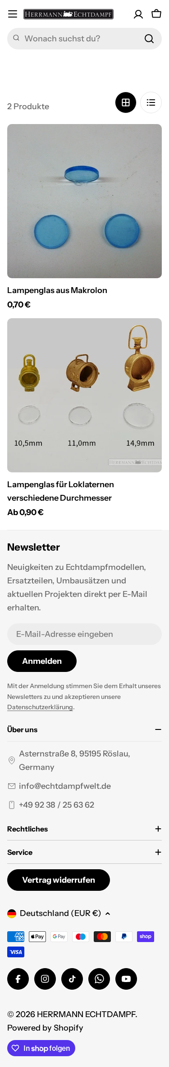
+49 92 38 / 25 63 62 (56, 805)
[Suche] (149, 38)
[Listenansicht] (151, 102)
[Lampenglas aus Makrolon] (84, 201)
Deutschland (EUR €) (60, 913)
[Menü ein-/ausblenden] (12, 14)
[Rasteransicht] (126, 102)
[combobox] (84, 38)
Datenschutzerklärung (40, 707)
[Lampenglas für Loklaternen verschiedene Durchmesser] (84, 395)
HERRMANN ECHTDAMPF (86, 1014)
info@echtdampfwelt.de (65, 786)
